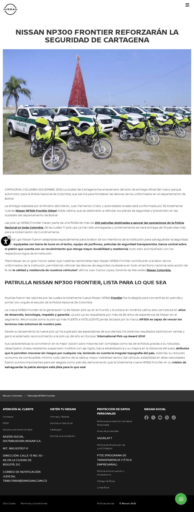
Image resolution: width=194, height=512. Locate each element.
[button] (187, 5)
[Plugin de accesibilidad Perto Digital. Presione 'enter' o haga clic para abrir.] (5, 241)
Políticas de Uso (105, 503)
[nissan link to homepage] (10, 9)
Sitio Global (9, 503)
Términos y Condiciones (33, 503)
